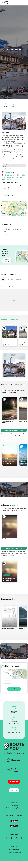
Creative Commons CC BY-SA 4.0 (11, 496)
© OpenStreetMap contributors (21, 215)
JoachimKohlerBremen (8, 96)
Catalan (23, 175)
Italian (3, 179)
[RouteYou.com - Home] (7, 2)
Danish (4, 177)
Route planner (14, 689)
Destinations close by (9, 235)
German (19, 177)
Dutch (9, 177)
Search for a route (15, 770)
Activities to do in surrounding (12, 229)
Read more (11, 161)
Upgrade (14, 781)
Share (5, 106)
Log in (14, 790)
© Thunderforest (12, 215)
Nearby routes (7, 260)
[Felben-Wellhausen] (9, 616)
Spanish (9, 179)
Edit (13, 106)
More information (7, 169)
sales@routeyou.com (14, 852)
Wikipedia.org (9, 164)
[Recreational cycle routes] (9, 408)
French (14, 177)
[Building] (9, 526)
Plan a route (16, 760)
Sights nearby (7, 232)
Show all (4, 387)
